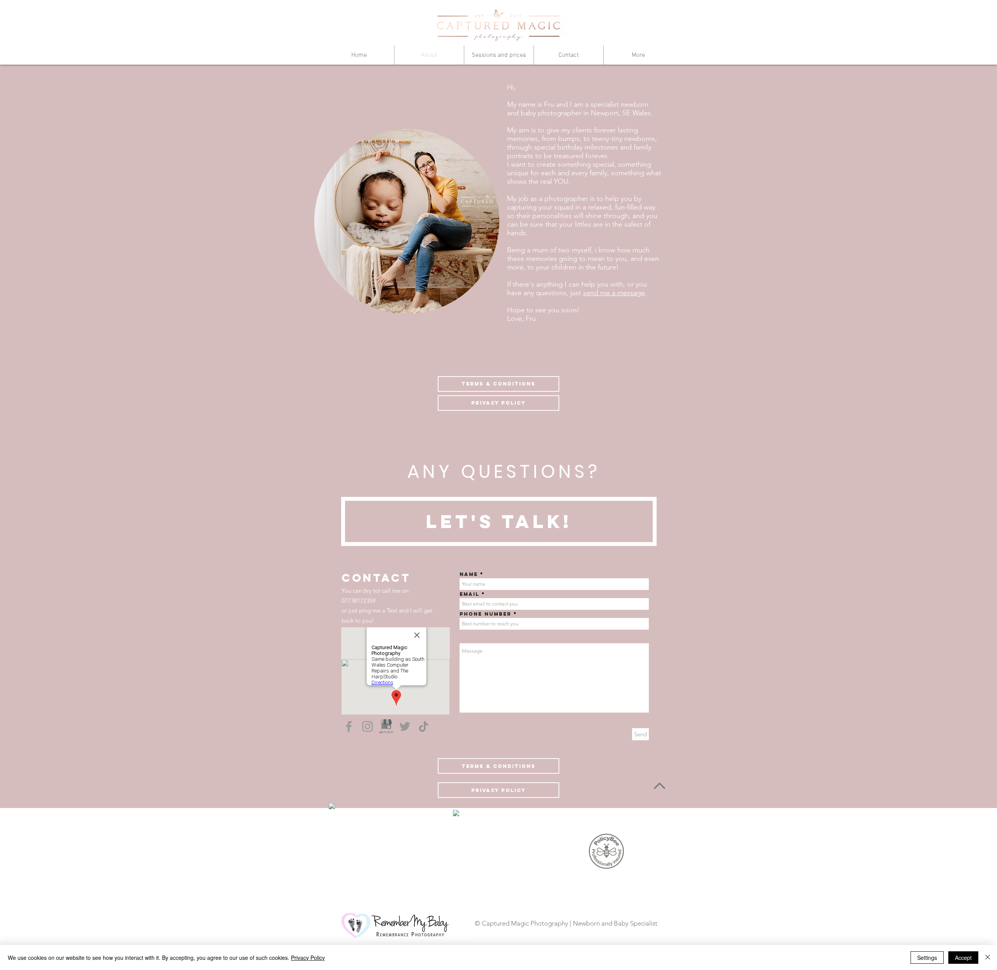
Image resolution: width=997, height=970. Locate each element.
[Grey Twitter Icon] (405, 726)
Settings (927, 957)
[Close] (987, 957)
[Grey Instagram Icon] (367, 726)
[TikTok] (423, 726)
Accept (963, 957)
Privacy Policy (308, 957)
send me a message (614, 293)
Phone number (485, 614)
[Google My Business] (386, 726)
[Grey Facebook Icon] (349, 726)
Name (469, 574)
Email (469, 594)
